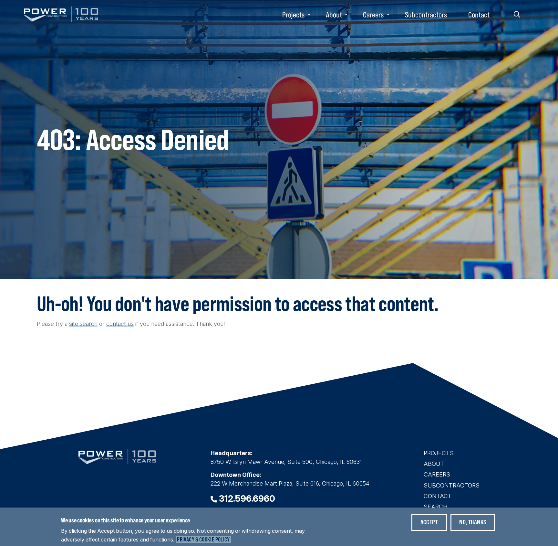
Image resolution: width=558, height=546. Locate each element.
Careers (373, 14)
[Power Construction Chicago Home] (117, 462)
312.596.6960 (247, 498)
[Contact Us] (127, 323)
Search (517, 14)
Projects (293, 14)
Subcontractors (426, 14)
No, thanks (472, 522)
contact (116, 323)
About (334, 14)
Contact (479, 14)
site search (83, 323)
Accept (429, 522)
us (131, 323)
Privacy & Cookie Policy (203, 539)
